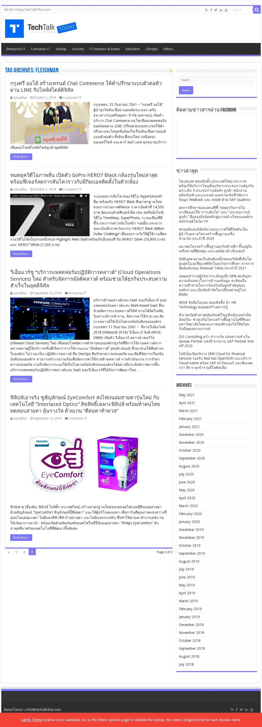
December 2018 (191, 625)
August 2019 (189, 561)
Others (168, 49)
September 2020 (192, 458)
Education (133, 49)
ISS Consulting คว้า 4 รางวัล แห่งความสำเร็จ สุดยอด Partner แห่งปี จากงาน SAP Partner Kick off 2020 (216, 341)
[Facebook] (211, 10)
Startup (61, 49)
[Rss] (207, 10)
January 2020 (189, 522)
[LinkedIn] (221, 10)
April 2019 (187, 593)
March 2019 (188, 601)
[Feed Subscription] (171, 71)
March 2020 (188, 506)
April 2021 (187, 403)
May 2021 (187, 395)
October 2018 (190, 641)
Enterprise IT (15, 49)
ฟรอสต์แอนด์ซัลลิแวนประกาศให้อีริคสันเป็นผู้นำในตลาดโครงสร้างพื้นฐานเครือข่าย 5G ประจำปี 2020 (213, 234)
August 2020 (189, 466)
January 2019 (189, 617)
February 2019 (190, 609)
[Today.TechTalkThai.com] (41, 27)
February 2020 (190, 514)
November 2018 (191, 633)
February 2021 (190, 419)
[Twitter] (216, 10)
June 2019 (187, 577)
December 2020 (191, 435)
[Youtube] (226, 10)
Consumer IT (40, 49)
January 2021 (189, 427)
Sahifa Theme (31, 720)
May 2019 (187, 585)
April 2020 (187, 498)
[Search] (257, 10)
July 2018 (186, 664)
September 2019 (192, 553)
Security (78, 49)
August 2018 (189, 656)
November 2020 (191, 442)
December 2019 (191, 530)
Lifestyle (152, 49)
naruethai (20, 97)
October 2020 (190, 450)
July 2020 (186, 474)
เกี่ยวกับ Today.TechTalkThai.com (27, 10)
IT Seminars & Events (104, 49)
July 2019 (186, 569)
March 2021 (188, 411)
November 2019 (191, 538)
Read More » (21, 156)
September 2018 (192, 648)
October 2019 (190, 545)
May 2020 (187, 490)
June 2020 (187, 482)
